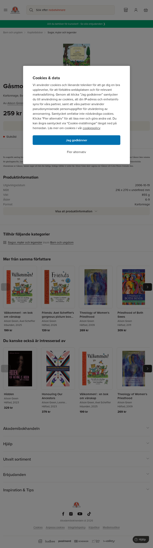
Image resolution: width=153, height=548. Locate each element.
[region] (76, 115)
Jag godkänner (76, 140)
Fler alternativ (76, 152)
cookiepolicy (91, 128)
